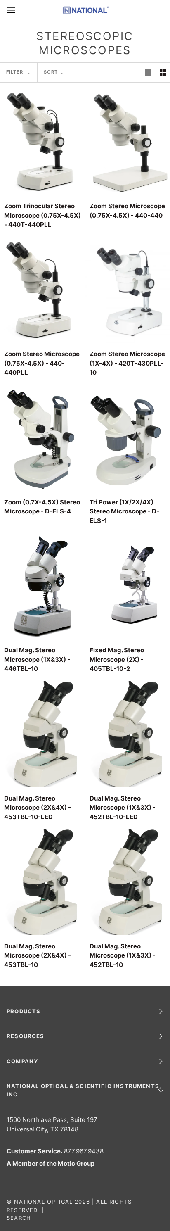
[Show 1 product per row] (148, 73)
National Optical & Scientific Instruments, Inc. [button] (84, 1090)
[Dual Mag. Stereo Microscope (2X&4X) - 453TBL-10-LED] (42, 734)
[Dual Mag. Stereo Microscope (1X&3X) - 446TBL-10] (42, 586)
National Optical (43, 1201)
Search (19, 1217)
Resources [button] (26, 1036)
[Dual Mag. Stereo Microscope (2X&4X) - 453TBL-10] (42, 882)
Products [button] (23, 1011)
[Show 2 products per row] (163, 73)
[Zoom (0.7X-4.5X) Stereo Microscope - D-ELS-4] (42, 438)
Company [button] (22, 1061)
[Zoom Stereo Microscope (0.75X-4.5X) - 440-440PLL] (42, 290)
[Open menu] (19, 10)
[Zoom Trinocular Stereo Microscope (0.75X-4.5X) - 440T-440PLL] (42, 142)
